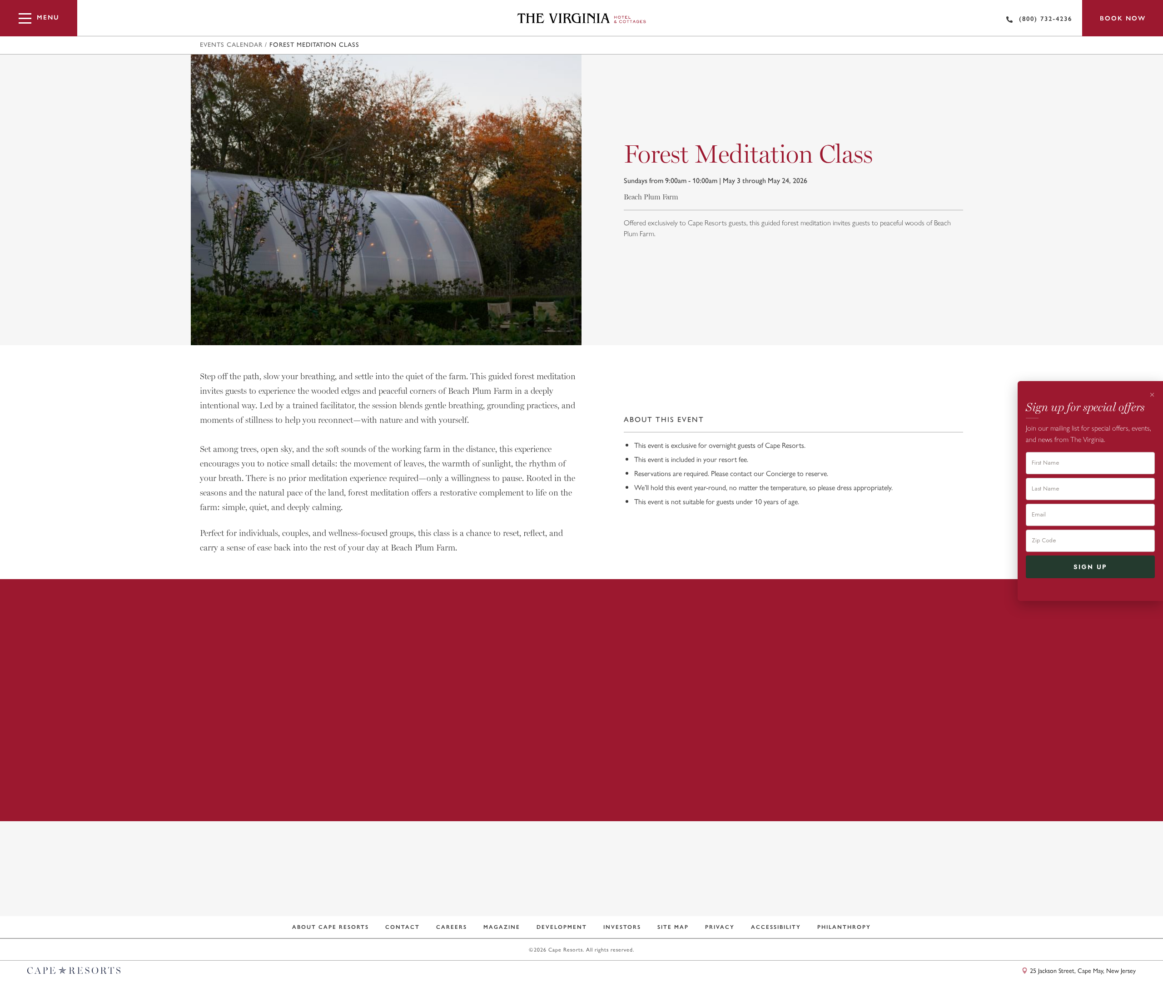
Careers (451, 927)
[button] (300, 327)
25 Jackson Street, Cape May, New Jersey (1082, 970)
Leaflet (1082, 955)
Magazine (501, 927)
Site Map (673, 927)
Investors (622, 927)
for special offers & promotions (575, 891)
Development (562, 927)
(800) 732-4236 (1045, 19)
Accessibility (776, 927)
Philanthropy (844, 927)
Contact (402, 927)
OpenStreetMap (1116, 955)
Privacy (720, 927)
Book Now (1123, 18)
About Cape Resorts (330, 927)
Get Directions (772, 794)
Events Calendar (231, 45)
